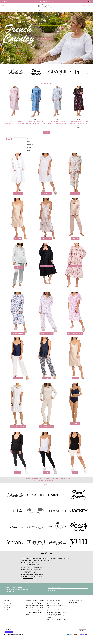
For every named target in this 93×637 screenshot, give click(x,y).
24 (15, 129)
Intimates (30, 145)
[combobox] (10, 5)
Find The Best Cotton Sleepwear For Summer (55, 606)
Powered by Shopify (18, 635)
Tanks (75, 472)
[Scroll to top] (91, 634)
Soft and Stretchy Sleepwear (75, 333)
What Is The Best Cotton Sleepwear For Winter (33, 573)
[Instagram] (6, 1)
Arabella (23, 10)
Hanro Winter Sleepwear (46, 427)
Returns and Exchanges (9, 604)
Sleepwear (30, 139)
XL (79, 127)
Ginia (42, 10)
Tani (59, 10)
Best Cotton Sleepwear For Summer (30, 566)
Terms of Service (8, 606)
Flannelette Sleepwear (17, 333)
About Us (6, 600)
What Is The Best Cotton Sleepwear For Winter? (56, 617)
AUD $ (90, 1)
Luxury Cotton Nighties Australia (30, 563)
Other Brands (76, 10)
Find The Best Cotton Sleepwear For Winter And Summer (56, 620)
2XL (81, 127)
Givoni (46, 10)
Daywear (29, 142)
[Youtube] (4, 1)
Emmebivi (29, 10)
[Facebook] (0, 1)
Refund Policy (7, 607)
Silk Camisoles (17, 378)
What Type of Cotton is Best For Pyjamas (32, 569)
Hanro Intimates (75, 424)
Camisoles (46, 472)
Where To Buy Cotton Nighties (54, 614)
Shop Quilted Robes (46, 38)
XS (75, 127)
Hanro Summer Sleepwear (18, 427)
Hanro (50, 10)
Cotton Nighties (16, 10)
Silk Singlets (46, 378)
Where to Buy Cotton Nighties (29, 571)
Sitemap (6, 609)
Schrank (55, 10)
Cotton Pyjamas (75, 194)
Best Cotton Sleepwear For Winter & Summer (33, 575)
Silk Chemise (18, 239)
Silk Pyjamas (75, 239)
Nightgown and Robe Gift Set (53, 600)
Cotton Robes (18, 194)
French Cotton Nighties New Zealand (31, 564)
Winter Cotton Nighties (74, 266)
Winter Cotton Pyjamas (46, 333)
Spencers (18, 472)
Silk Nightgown (46, 239)
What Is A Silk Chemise (28, 578)
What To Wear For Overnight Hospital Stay (32, 568)
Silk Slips (75, 378)
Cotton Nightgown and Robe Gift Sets (31, 580)
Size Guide (6, 602)
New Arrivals (64, 10)
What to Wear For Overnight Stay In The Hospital (56, 610)
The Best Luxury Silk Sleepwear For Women (32, 576)
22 (14, 129)
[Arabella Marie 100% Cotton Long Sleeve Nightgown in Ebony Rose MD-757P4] (79, 102)
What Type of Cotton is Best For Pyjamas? (56, 612)
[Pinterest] (2, 1)
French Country (36, 10)
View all (46, 132)
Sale (70, 10)
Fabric (29, 148)
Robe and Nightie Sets (46, 266)
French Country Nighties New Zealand (55, 604)
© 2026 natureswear (9, 635)
